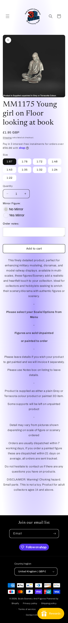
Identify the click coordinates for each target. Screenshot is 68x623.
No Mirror (16, 209)
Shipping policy (49, 603)
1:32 (39, 169)
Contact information (36, 615)
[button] (7, 16)
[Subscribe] (54, 533)
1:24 (55, 169)
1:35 (25, 169)
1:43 (9, 169)
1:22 (9, 177)
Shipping (7, 137)
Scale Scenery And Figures (32, 598)
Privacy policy (30, 603)
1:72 (39, 161)
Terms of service (27, 609)
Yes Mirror (16, 215)
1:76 (25, 161)
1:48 (55, 161)
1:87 (9, 161)
